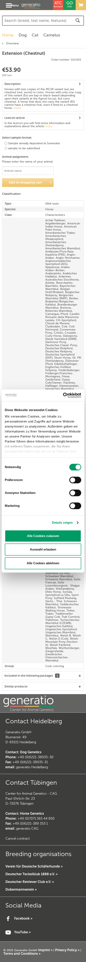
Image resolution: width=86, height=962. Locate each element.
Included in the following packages (31, 675)
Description (12, 84)
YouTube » (22, 932)
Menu (15, 5)
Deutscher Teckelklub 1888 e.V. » (31, 874)
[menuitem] (9, 5)
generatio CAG (21, 828)
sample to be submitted (24, 148)
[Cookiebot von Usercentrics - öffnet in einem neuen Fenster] (63, 395)
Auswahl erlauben (43, 549)
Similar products (15, 686)
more (17, 107)
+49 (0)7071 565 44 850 (36, 818)
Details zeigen (62, 522)
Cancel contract (17, 838)
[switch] (75, 480)
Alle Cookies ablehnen (43, 563)
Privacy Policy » (67, 950)
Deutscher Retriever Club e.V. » (29, 882)
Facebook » (23, 918)
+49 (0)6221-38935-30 (35, 757)
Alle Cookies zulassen (43, 536)
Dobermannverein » (21, 889)
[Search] (77, 21)
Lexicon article (14, 117)
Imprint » (45, 950)
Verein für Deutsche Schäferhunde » (34, 866)
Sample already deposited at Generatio (34, 143)
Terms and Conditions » (21, 953)
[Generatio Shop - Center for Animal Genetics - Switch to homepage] (35, 6)
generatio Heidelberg (32, 767)
